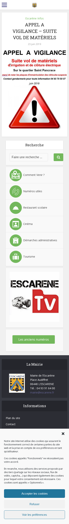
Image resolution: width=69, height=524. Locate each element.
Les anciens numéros (33, 339)
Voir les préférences (34, 514)
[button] (63, 434)
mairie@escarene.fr (42, 392)
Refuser (34, 504)
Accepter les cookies (34, 493)
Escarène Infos (34, 18)
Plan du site (13, 418)
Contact (11, 424)
